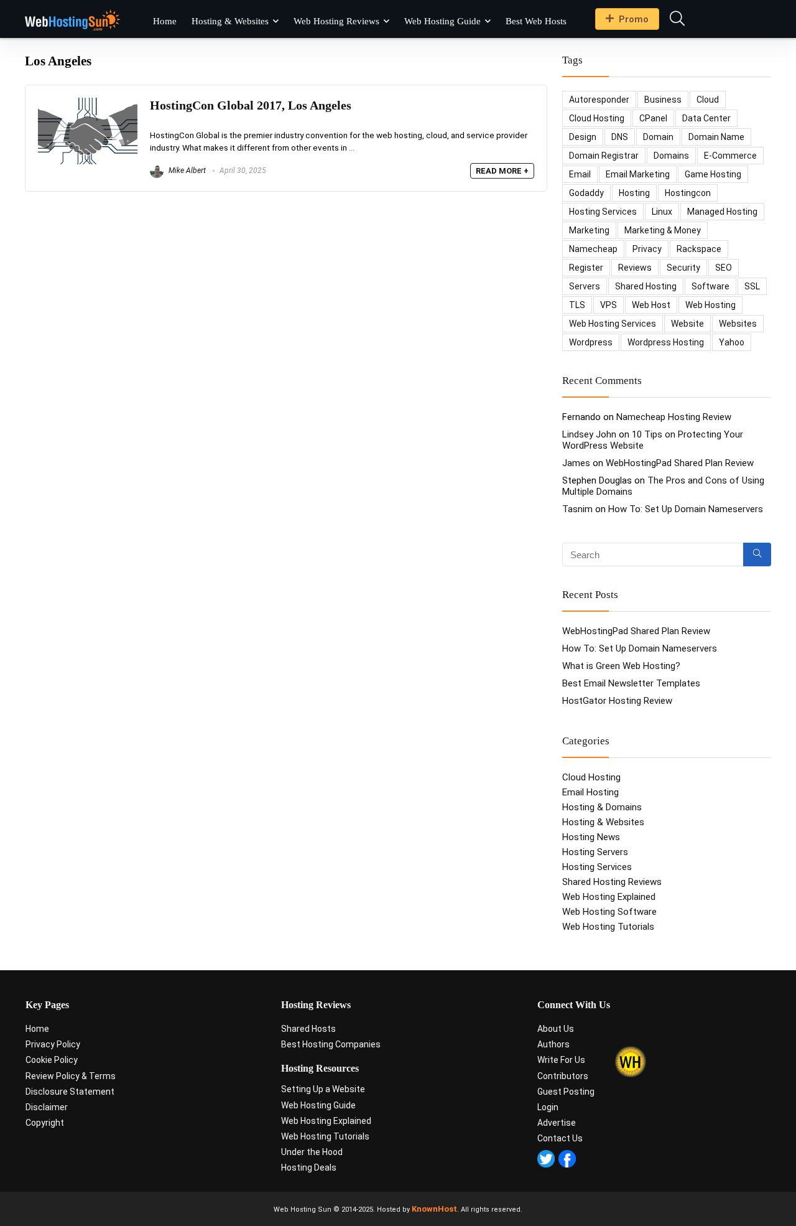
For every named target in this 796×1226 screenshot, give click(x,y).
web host (651, 305)
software (710, 286)
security (683, 268)
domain (658, 137)
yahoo (731, 342)
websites (738, 324)
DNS (619, 137)
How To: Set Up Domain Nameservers (685, 509)
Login (547, 1107)
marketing (589, 230)
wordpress (591, 342)
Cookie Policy (51, 1060)
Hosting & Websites (230, 21)
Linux (662, 212)
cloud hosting (596, 118)
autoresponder (599, 100)
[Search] (757, 554)
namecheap (593, 249)
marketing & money (662, 230)
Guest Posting (566, 1092)
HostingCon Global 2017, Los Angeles (250, 105)
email (580, 174)
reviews (635, 268)
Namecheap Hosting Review (673, 417)
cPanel (653, 118)
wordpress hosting (665, 342)
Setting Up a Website (323, 1089)
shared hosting (646, 286)
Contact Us (560, 1138)
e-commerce (730, 156)
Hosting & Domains (602, 807)
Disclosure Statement (69, 1092)
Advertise (556, 1123)
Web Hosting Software (609, 911)
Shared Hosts (308, 1029)
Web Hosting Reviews (336, 21)
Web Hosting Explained (608, 896)
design (582, 137)
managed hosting (722, 212)
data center (706, 118)
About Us (555, 1029)
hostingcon (688, 193)
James (576, 463)
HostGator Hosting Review (617, 700)
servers (584, 286)
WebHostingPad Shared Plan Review (680, 463)
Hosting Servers (595, 852)
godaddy (586, 193)
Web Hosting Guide (442, 21)
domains (671, 156)
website (687, 324)
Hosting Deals (308, 1167)
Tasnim (577, 509)
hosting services (603, 212)
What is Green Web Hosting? (621, 665)
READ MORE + (502, 170)
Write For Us (561, 1060)
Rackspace (699, 249)
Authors (553, 1044)
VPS (608, 305)
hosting (634, 193)
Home (165, 21)
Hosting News (591, 837)
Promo (634, 19)
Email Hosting (590, 792)
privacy (647, 249)
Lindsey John (589, 434)
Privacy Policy (52, 1044)
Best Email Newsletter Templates (631, 683)
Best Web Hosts (536, 21)
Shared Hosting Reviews (612, 881)
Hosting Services (597, 867)
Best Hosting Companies (331, 1044)
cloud (707, 100)
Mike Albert (186, 170)
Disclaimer (46, 1107)
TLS (577, 305)
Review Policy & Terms (70, 1076)
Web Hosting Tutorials (608, 926)
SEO (723, 268)
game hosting (713, 174)
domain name (716, 137)
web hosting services (612, 324)
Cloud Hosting (591, 777)
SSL (752, 286)
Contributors (562, 1076)
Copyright (44, 1123)
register (586, 268)
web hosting (710, 305)
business (663, 100)
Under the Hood (312, 1152)
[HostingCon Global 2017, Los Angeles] (87, 103)
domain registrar (604, 156)
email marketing (638, 174)
